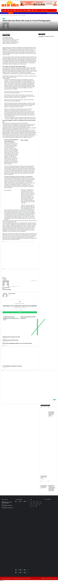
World (31, 506)
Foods (34, 503)
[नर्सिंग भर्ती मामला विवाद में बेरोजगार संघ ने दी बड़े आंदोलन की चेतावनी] (22, 535)
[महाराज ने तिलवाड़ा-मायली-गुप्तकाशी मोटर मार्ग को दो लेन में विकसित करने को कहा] (17, 502)
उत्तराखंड (5, 10)
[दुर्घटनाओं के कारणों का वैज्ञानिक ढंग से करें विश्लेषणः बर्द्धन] (22, 570)
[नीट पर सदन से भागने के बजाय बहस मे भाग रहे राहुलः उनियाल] (44, 483)
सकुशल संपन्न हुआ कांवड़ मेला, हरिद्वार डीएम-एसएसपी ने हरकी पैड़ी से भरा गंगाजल (51, 413)
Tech (33, 504)
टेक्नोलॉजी (14, 10)
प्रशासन (21, 10)
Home (47, 578)
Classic (37, 501)
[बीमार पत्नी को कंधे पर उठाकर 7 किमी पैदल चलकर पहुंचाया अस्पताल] (26, 570)
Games (37, 503)
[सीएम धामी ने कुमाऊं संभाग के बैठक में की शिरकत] (44, 441)
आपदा (33, 506)
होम (2, 10)
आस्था (11, 10)
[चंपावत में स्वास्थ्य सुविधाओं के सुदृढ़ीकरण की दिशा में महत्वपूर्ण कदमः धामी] (17, 570)
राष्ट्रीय (8, 10)
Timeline (36, 504)
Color (40, 501)
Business (34, 501)
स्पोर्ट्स (33, 10)
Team (31, 504)
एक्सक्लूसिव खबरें (29, 10)
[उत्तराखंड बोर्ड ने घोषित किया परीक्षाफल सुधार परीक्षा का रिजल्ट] (17, 573)
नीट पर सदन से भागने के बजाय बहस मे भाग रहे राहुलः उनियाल (44, 486)
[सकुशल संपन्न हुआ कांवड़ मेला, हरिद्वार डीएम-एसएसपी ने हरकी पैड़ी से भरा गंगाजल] (51, 409)
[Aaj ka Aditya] (10, 5)
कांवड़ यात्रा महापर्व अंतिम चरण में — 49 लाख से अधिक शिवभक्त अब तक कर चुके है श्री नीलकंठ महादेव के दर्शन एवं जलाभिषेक (51, 488)
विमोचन (36, 506)
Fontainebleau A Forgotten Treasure (46, 36)
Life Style (40, 503)
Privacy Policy (51, 578)
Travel (4, 18)
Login (36, 10)
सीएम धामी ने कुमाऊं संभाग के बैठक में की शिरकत (44, 477)
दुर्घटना (18, 10)
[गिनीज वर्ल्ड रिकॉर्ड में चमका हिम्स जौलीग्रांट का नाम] (26, 573)
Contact (55, 578)
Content (31, 503)
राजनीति (24, 10)
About (31, 501)
